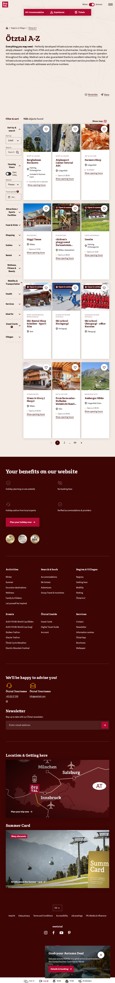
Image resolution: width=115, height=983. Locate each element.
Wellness (10, 593)
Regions (79, 577)
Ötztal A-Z (32, 28)
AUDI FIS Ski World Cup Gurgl (19, 627)
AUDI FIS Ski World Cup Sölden (20, 621)
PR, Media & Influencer (96, 915)
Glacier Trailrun (13, 637)
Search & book (49, 569)
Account (45, 632)
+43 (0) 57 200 (12, 696)
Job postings (77, 915)
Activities (12, 569)
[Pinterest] (69, 932)
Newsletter (81, 627)
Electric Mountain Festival (17, 648)
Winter (9, 577)
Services (81, 614)
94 (75, 442)
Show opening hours (37, 185)
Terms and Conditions (43, 915)
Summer (9, 582)
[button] (13, 129)
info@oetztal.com (37, 696)
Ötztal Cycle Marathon (16, 643)
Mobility (80, 587)
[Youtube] (61, 932)
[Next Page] (81, 442)
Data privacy (24, 915)
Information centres (85, 632)
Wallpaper (80, 648)
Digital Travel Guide (50, 627)
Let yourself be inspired (16, 603)
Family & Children (14, 598)
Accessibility (62, 915)
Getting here (82, 582)
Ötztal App (81, 637)
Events (10, 614)
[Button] (104, 725)
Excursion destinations (16, 587)
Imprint (12, 915)
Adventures (46, 587)
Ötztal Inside (49, 614)
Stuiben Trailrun (13, 632)
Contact (79, 621)
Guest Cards (46, 621)
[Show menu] (110, 4)
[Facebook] (53, 932)
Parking (79, 593)
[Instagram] (45, 932)
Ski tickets (45, 582)
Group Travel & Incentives (52, 593)
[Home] (7, 28)
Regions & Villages (18, 28)
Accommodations (49, 577)
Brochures (80, 643)
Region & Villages (86, 569)
